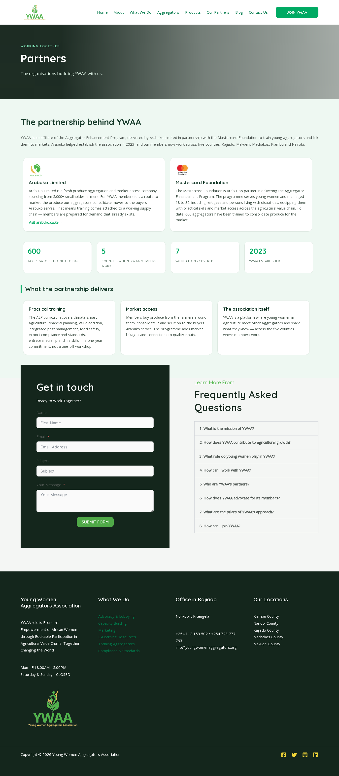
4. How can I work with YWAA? (225, 470)
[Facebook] (283, 755)
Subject (42, 460)
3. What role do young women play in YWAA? (237, 456)
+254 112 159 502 (192, 633)
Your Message (48, 484)
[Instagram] (305, 755)
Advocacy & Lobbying (116, 616)
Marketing (106, 630)
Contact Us (258, 12)
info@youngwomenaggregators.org (206, 647)
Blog (239, 12)
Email (40, 436)
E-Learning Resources (117, 636)
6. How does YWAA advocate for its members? (240, 497)
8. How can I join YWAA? (220, 525)
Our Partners (218, 12)
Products (193, 12)
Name (41, 412)
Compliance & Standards (119, 650)
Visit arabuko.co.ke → (46, 222)
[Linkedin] (315, 755)
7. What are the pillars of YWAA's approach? (237, 511)
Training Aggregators (116, 643)
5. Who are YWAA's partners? (224, 483)
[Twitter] (294, 755)
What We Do (140, 12)
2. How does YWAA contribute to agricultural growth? (245, 442)
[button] (297, 12)
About (119, 12)
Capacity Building (112, 623)
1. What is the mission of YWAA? (227, 428)
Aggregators (168, 12)
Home (102, 12)
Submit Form (95, 521)
